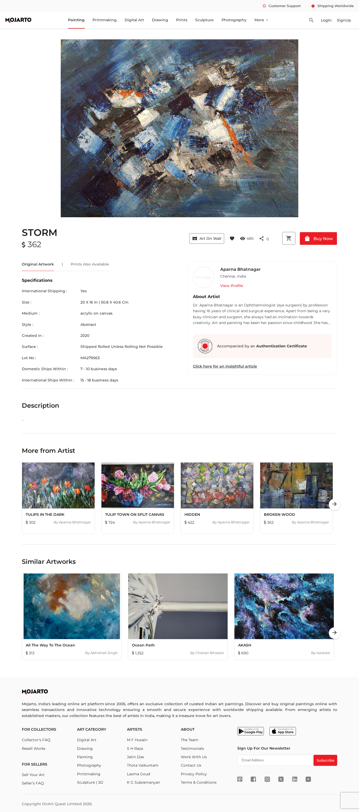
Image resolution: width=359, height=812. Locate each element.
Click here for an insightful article (225, 366)
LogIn (326, 20)
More (261, 20)
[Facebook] (253, 779)
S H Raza (135, 748)
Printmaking (105, 20)
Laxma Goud (138, 774)
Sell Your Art (33, 774)
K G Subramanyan (143, 782)
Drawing (160, 20)
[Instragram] (267, 779)
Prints (181, 20)
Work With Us (194, 757)
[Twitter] (281, 779)
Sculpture (204, 20)
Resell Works (33, 748)
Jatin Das (135, 757)
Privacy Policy (194, 774)
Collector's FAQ (36, 739)
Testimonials (192, 748)
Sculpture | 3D (90, 782)
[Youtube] (308, 779)
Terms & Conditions (199, 782)
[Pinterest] (239, 779)
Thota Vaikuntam (142, 765)
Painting (76, 20)
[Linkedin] (294, 779)
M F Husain (137, 739)
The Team (189, 739)
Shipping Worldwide (332, 6)
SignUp (344, 20)
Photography (234, 20)
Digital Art (134, 20)
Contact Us (191, 765)
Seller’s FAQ (33, 783)
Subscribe (325, 760)
